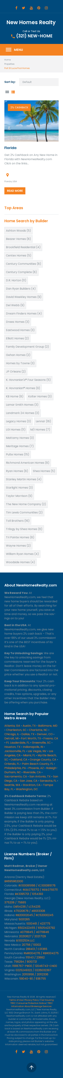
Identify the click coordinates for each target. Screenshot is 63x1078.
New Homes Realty (31, 22)
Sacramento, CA (15, 776)
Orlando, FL (12, 764)
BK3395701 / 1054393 (29, 894)
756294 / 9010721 (25, 962)
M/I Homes (40, 430)
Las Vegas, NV (37, 751)
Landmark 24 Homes (22, 413)
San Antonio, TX (40, 776)
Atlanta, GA (12, 726)
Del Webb (15, 305)
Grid (7, 92)
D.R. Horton (16, 280)
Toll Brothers (18, 521)
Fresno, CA (50, 738)
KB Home (14, 396)
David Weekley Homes (23, 297)
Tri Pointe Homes (20, 537)
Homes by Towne (20, 363)
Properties (9, 63)
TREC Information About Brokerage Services (32, 1005)
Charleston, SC (16, 730)
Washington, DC (27, 789)
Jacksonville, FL (14, 751)
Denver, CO (45, 734)
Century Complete (21, 272)
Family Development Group (27, 347)
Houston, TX (12, 747)
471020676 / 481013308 (29, 911)
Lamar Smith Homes (22, 405)
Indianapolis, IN (33, 747)
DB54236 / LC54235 (26, 907)
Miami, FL (29, 755)
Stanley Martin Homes (23, 479)
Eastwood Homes (20, 330)
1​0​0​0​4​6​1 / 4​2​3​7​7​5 (38, 924)
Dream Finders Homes (24, 313)
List (13, 92)
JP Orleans (16, 372)
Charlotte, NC (38, 730)
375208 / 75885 (15, 902)
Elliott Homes (17, 338)
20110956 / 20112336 (35, 974)
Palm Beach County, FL (37, 764)
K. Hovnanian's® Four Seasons (28, 380)
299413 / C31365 (36, 949)
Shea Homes (44, 471)
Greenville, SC (41, 743)
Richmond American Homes (27, 463)
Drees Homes (17, 322)
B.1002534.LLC (25, 940)
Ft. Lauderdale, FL (17, 743)
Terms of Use (16, 999)
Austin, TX (29, 726)
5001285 (24, 919)
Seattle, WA (12, 785)
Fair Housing (47, 999)
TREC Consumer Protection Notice (28, 1003)
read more (15, 191)
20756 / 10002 (31, 945)
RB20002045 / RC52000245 (34, 915)
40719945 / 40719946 (34, 932)
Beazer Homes (18, 239)
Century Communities (23, 264)
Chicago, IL (11, 734)
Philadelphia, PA (15, 768)
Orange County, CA (43, 760)
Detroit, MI (11, 738)
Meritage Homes (20, 446)
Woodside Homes (20, 562)
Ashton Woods (18, 231)
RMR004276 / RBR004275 (41, 953)
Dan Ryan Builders (21, 289)
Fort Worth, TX (31, 738)
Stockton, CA (32, 785)
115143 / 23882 (35, 957)
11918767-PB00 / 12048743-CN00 (34, 966)
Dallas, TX (27, 734)
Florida (10, 147)
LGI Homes (16, 430)
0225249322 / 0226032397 (33, 970)
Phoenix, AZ (36, 768)
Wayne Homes (18, 546)
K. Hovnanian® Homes (23, 388)
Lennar (43, 421)
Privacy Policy (31, 999)
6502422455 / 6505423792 (36, 928)
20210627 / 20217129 (32, 936)
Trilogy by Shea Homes (24, 529)
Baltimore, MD (47, 726)
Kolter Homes (40, 396)
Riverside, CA (32, 772)
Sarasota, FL (48, 781)
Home (7, 59)
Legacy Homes (18, 421)
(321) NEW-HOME (34, 36)
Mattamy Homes (20, 438)
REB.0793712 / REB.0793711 (40, 890)
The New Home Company (26, 504)
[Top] (31, 1067)
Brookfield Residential (23, 247)
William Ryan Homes (22, 554)
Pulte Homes (17, 454)
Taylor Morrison (19, 496)
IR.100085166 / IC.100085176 (36, 885)
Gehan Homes (18, 355)
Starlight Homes (19, 488)
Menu (14, 49)
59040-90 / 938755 (32, 979)
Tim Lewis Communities (24, 512)
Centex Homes (18, 255)
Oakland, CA (18, 760)
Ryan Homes (17, 471)
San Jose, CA (28, 781)
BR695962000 (13, 881)
